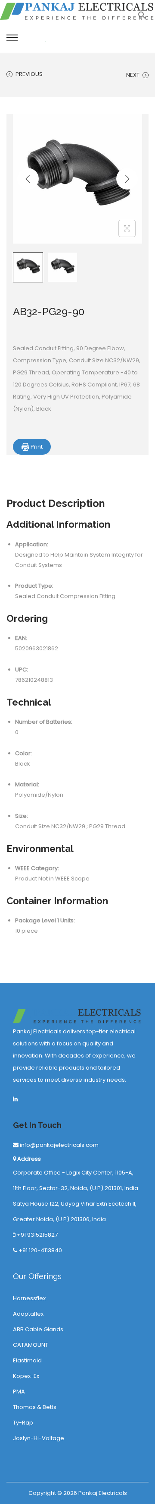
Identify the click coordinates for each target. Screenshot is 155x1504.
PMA (19, 1391)
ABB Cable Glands (38, 1329)
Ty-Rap (23, 1423)
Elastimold (27, 1360)
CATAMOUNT (30, 1345)
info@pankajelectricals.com (59, 1145)
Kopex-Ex (26, 1376)
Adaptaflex (28, 1314)
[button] (142, 17)
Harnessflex (29, 1298)
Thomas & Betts (34, 1407)
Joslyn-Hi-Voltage (38, 1438)
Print (36, 447)
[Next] (127, 179)
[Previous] (28, 179)
